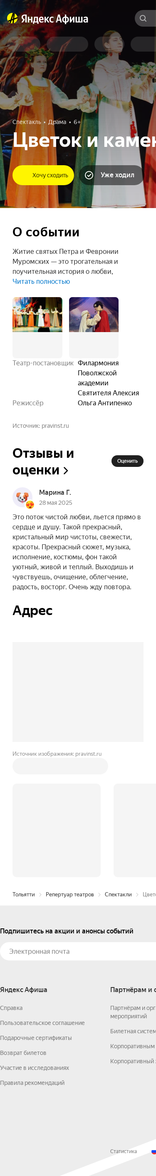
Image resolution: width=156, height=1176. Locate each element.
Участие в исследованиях (34, 941)
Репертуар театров (70, 768)
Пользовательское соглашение (42, 896)
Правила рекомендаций (32, 956)
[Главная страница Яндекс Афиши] (12, 18)
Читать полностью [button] (41, 281)
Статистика (123, 1025)
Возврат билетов (23, 926)
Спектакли (118, 768)
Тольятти (23, 768)
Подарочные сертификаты (36, 911)
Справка (11, 881)
